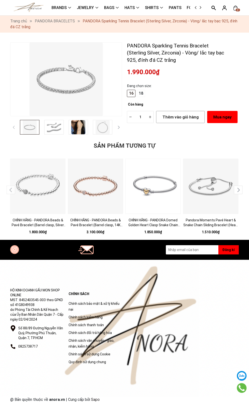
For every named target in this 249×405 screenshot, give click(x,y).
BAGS (109, 7)
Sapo (95, 399)
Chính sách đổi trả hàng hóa (90, 333)
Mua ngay (222, 117)
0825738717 (28, 346)
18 (141, 93)
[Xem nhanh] (38, 183)
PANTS (175, 7)
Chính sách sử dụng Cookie (89, 354)
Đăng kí (228, 250)
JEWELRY (85, 7)
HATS (129, 7)
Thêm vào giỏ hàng (180, 117)
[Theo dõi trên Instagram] (14, 249)
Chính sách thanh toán (86, 325)
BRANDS (59, 7)
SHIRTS (152, 7)
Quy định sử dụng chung (87, 362)
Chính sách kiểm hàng (86, 317)
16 (131, 93)
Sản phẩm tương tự (124, 145)
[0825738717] (242, 388)
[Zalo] (242, 376)
